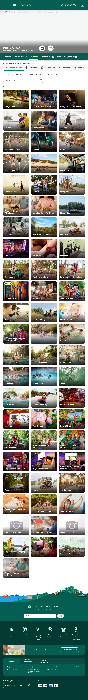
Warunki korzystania (73, 667)
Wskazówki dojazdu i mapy (67, 57)
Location (51, 74)
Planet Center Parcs (13, 669)
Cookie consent (51, 667)
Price (7, 74)
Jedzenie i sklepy (47, 57)
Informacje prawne (33, 667)
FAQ (8, 667)
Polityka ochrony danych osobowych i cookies (33, 671)
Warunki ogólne (51, 669)
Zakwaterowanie (20, 57)
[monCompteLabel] (83, 5)
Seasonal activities (34, 74)
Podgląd (8, 57)
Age (17, 74)
